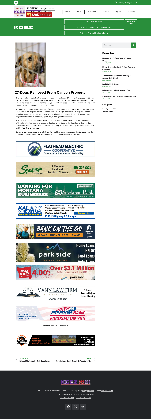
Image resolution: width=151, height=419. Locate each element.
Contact (105, 12)
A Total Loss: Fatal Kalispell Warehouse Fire (119, 96)
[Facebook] (68, 407)
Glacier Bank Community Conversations (94, 27)
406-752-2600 (107, 391)
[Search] (133, 45)
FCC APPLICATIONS (83, 398)
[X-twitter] (75, 407)
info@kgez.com (88, 391)
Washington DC (108, 111)
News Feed (91, 12)
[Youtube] (83, 407)
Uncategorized (107, 109)
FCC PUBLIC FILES (67, 398)
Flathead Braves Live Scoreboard (94, 33)
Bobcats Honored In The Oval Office (116, 90)
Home (67, 12)
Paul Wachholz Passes (110, 84)
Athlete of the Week (94, 21)
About (78, 12)
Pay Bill (118, 12)
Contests (131, 12)
